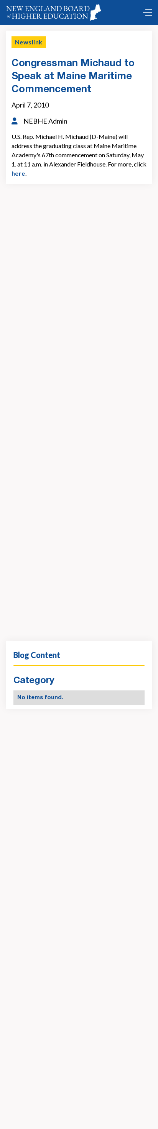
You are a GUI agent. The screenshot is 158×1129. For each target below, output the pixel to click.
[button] (145, 12)
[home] (55, 12)
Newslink (29, 42)
